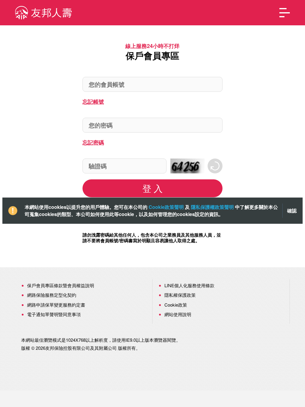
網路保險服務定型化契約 (51, 295)
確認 (292, 210)
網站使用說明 (177, 314)
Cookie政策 (175, 305)
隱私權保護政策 (180, 295)
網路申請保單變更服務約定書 (56, 305)
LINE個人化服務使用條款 (189, 285)
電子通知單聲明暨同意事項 (54, 314)
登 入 (152, 188)
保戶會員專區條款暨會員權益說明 (60, 285)
